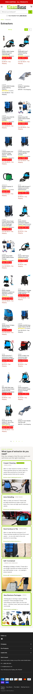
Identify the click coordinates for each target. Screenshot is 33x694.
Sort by (10, 29)
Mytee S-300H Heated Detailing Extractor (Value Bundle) (8, 53)
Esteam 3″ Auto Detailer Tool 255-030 (24, 421)
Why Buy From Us (25, 687)
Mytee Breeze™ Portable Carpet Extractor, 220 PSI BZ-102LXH (24, 292)
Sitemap (2, 688)
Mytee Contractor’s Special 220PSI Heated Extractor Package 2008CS (24, 390)
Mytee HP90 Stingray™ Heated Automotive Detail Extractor (24, 188)
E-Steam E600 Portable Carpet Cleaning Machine (8, 87)
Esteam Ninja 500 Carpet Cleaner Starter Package (24, 118)
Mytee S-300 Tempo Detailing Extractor (23, 256)
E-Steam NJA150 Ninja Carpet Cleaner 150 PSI (24, 325)
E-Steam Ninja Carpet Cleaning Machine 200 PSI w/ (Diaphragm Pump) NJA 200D (8, 223)
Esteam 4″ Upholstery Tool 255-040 (23, 86)
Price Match (16, 687)
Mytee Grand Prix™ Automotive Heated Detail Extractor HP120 (8, 357)
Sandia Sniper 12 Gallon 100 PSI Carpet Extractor (8, 326)
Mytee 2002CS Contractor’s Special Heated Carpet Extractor (24, 222)
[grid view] (26, 29)
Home (2, 19)
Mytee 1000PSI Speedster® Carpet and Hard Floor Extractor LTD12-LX (8, 293)
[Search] (30, 12)
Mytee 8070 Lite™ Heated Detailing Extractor (23, 53)
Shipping (3, 687)
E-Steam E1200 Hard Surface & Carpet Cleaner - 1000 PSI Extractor (7, 154)
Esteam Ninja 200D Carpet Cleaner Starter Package (8, 257)
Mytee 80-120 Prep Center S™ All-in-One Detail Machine (7, 422)
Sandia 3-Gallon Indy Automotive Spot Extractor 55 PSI (23, 357)
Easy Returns (9, 687)
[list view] (30, 29)
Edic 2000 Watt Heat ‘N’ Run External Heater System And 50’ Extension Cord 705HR (8, 390)
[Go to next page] (21, 441)
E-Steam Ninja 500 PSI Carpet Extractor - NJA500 (8, 118)
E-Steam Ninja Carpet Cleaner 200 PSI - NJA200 (24, 153)
